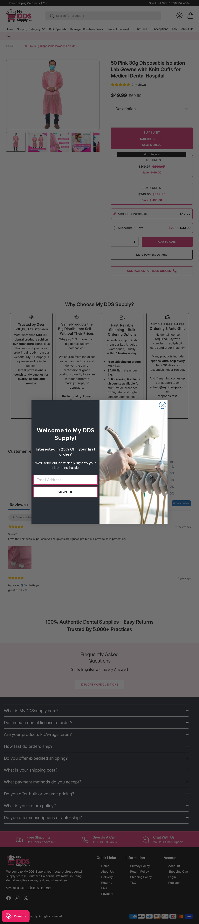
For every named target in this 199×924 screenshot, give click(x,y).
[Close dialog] (162, 405)
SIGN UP (66, 492)
